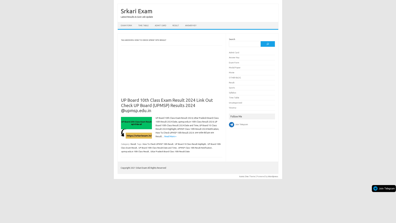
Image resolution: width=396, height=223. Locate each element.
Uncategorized (235, 103)
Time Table (143, 25)
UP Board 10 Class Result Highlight (190, 144)
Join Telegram (387, 188)
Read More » (170, 136)
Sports (232, 88)
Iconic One (244, 176)
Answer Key (190, 25)
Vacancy (232, 108)
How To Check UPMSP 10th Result (158, 144)
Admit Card (160, 25)
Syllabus (232, 93)
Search (232, 39)
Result (175, 25)
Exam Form (126, 25)
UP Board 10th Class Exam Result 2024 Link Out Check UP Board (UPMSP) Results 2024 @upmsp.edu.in (167, 105)
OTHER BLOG (235, 78)
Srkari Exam (136, 11)
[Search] (267, 44)
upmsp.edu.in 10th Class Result (135, 151)
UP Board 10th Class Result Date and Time (158, 148)
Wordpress (273, 176)
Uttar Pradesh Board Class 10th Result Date (170, 151)
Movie (231, 72)
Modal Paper (235, 67)
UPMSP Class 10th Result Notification (195, 148)
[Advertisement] (171, 74)
